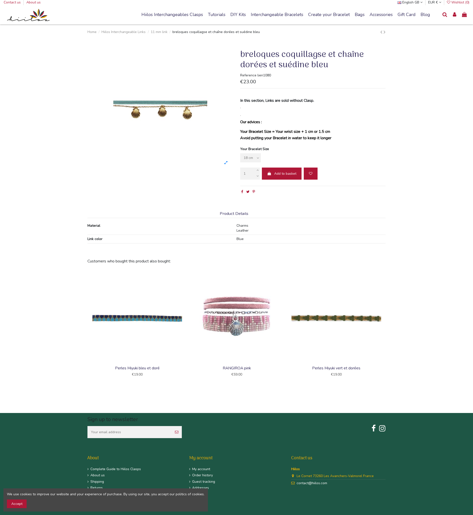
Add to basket (285, 173)
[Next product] (385, 32)
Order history (202, 475)
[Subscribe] (176, 432)
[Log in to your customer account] (455, 15)
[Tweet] (248, 191)
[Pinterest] (254, 191)
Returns (96, 487)
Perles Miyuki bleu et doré (137, 368)
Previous (87, 328)
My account (201, 469)
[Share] (242, 191)
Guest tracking (203, 481)
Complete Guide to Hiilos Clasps (115, 469)
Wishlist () (459, 2)
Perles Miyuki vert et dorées (336, 368)
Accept (16, 503)
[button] (277, 14)
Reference (248, 75)
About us (33, 2)
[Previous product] (382, 32)
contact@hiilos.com (312, 483)
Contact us (13, 2)
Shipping (97, 481)
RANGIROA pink (237, 368)
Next (386, 328)
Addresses (200, 487)
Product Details (234, 213)
